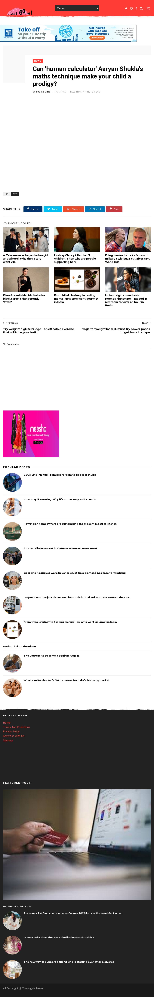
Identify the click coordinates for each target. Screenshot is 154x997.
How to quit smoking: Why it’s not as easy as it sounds (60, 499)
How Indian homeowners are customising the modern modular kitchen (70, 523)
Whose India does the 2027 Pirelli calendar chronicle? (59, 937)
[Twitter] (126, 8)
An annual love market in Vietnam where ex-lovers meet (60, 548)
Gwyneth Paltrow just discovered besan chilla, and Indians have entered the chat (77, 597)
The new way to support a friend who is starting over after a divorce (69, 961)
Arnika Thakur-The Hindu (19, 646)
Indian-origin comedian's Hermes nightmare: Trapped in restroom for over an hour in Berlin (126, 300)
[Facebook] (136, 8)
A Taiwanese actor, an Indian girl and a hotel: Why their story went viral (25, 259)
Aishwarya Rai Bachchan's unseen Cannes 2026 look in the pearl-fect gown (73, 913)
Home (7, 722)
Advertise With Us (13, 736)
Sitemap (8, 740)
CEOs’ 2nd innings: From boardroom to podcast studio (60, 474)
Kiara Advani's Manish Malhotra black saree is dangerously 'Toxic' (24, 299)
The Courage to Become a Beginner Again (51, 655)
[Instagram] (131, 8)
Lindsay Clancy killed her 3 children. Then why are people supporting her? (75, 259)
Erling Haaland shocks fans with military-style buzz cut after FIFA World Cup (127, 259)
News (37, 61)
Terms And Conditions (16, 727)
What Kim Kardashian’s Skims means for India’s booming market (66, 680)
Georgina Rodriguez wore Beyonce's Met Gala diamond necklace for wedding (75, 572)
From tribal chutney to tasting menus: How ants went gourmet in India (76, 299)
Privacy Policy (11, 731)
